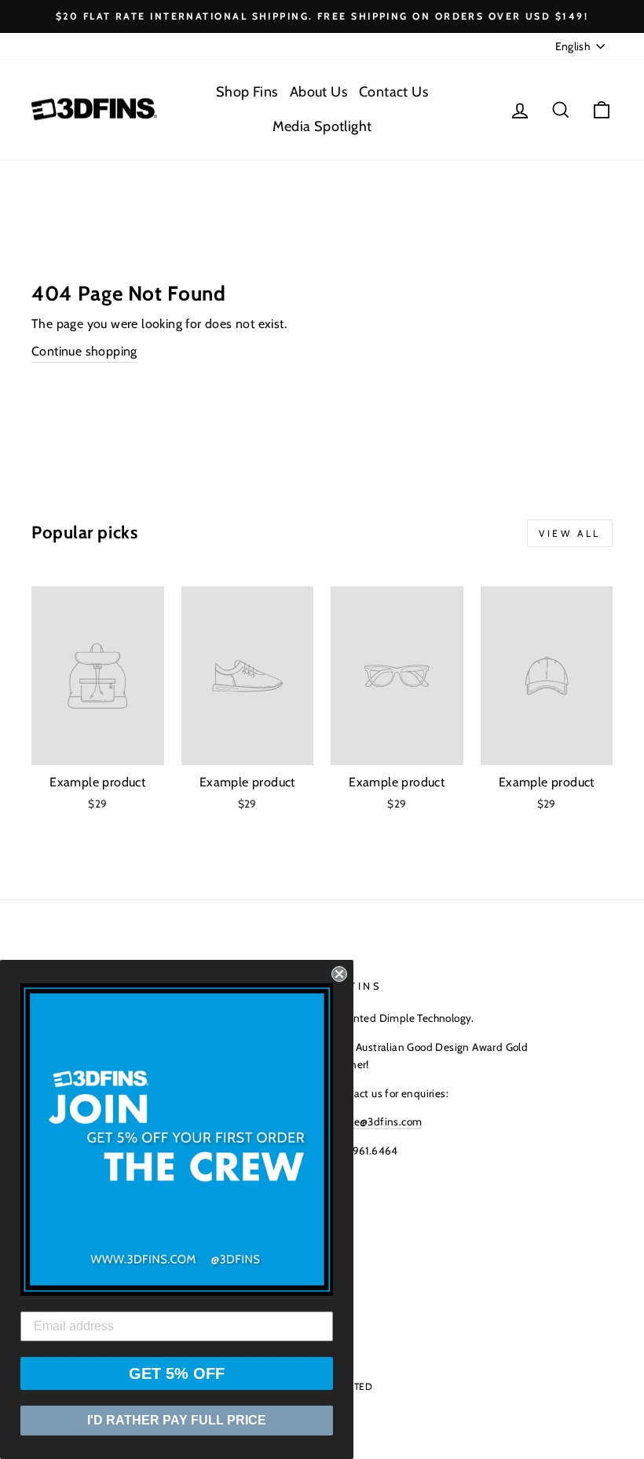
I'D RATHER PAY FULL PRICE (176, 1420)
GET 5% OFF (177, 1373)
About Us (318, 91)
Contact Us (393, 91)
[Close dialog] (339, 974)
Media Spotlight (322, 126)
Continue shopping (84, 351)
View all (570, 533)
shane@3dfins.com (376, 1121)
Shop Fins (247, 91)
